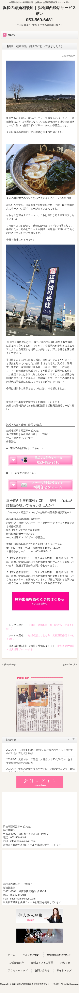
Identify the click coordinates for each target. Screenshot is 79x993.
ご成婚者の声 (16, 962)
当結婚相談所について (59, 955)
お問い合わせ (42, 970)
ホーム (11, 955)
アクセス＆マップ (18, 970)
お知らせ (65, 962)
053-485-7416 (43, 551)
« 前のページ (9, 664)
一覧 (72, 739)
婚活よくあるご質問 (42, 962)
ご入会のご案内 (31, 955)
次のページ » (70, 664)
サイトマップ (64, 970)
